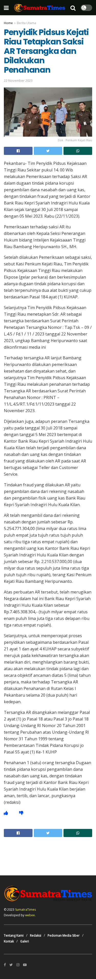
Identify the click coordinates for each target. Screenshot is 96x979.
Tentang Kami (14, 935)
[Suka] (6, 813)
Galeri (24, 941)
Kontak (9, 941)
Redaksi (35, 935)
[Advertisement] (48, 852)
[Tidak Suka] (21, 813)
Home (8, 23)
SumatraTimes (25, 909)
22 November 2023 (18, 80)
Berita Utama (26, 23)
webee (30, 915)
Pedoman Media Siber (64, 935)
